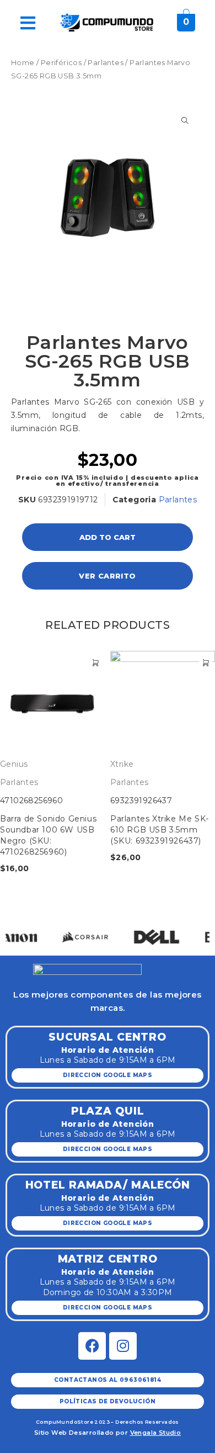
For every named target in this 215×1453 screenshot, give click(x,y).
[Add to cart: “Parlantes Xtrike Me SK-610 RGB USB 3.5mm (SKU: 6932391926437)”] (205, 663)
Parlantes (105, 63)
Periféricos (61, 63)
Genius (14, 764)
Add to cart (107, 537)
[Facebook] (92, 1346)
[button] (20, 925)
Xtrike (121, 764)
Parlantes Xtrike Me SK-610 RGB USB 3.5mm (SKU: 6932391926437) (159, 830)
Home (23, 63)
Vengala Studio (155, 1432)
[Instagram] (123, 1346)
